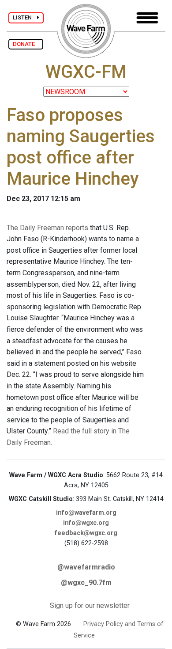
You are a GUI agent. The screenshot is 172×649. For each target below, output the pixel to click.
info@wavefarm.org (86, 512)
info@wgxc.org (86, 523)
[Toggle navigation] (147, 18)
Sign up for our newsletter (90, 605)
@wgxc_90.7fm (86, 582)
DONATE (26, 44)
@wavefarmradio (86, 567)
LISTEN (25, 17)
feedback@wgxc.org (86, 533)
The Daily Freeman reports (47, 228)
